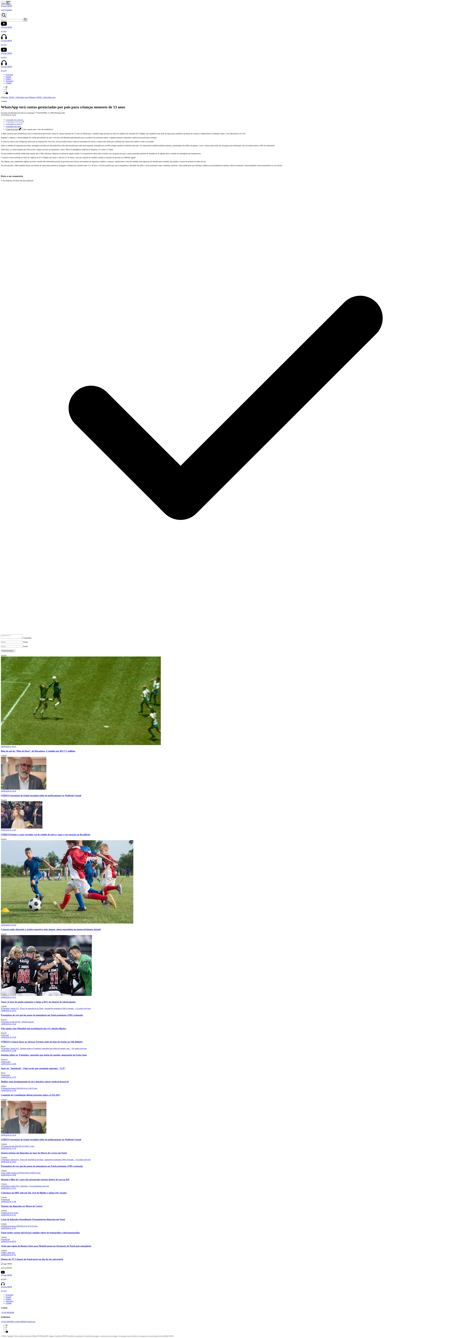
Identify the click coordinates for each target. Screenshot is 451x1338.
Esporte (8, 77)
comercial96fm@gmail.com (25, 1322)
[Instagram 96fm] (6, 87)
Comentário (27, 638)
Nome (25, 642)
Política (8, 79)
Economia (9, 75)
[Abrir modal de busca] (4, 15)
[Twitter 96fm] (6, 91)
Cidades (9, 83)
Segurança (9, 81)
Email (25, 646)
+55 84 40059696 (7, 1312)
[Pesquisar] (25, 20)
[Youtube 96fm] (7, 93)
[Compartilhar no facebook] (23, 122)
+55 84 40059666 (7, 1322)
